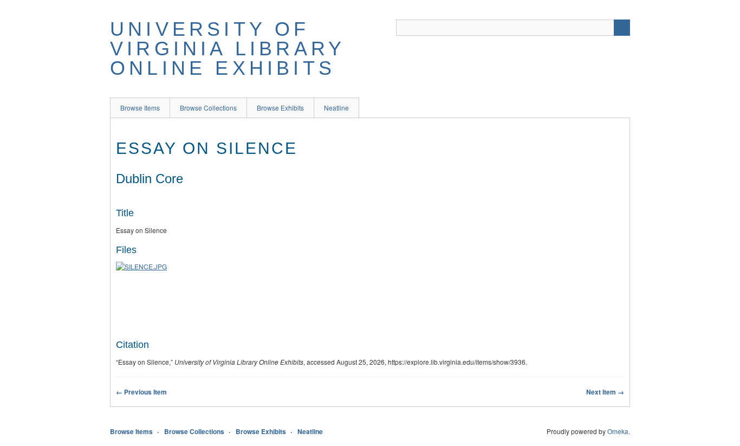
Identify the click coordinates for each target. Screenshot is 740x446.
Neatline (336, 107)
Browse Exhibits (280, 107)
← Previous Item (141, 392)
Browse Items (140, 107)
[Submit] (622, 28)
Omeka (617, 431)
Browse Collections (208, 107)
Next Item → (605, 392)
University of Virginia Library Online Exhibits (227, 48)
